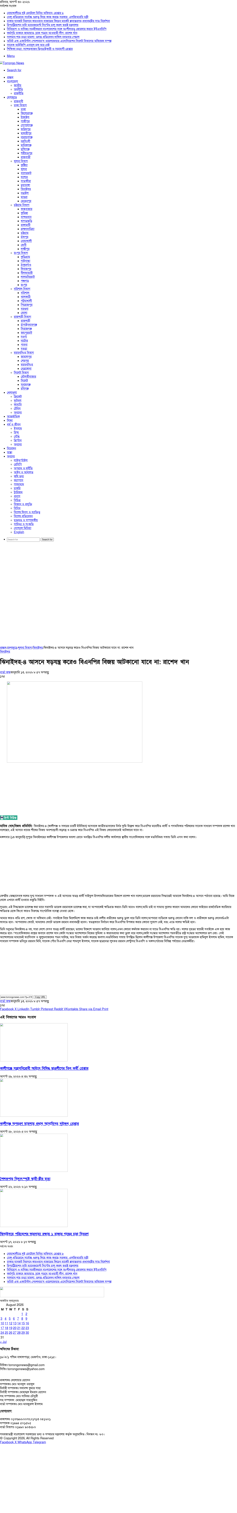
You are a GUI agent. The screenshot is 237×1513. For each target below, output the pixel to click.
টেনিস (17, 409)
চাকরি (17, 488)
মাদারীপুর (26, 133)
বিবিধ (17, 508)
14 (19, 1324)
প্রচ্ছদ (10, 77)
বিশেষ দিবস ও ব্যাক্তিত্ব (27, 512)
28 (19, 1333)
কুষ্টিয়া (24, 165)
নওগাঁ (24, 337)
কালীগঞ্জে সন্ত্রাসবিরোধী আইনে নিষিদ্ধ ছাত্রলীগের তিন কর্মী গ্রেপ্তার (44, 1068)
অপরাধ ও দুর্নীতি (23, 468)
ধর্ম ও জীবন (13, 425)
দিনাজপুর (26, 269)
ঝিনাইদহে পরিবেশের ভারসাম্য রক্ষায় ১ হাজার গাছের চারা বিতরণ (44, 1234)
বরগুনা (24, 309)
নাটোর (24, 341)
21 (19, 1328)
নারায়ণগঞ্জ (26, 137)
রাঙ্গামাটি (25, 225)
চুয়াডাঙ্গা (25, 185)
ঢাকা (23, 109)
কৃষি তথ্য (19, 476)
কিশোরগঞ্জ (27, 113)
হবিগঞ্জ (25, 389)
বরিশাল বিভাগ (22, 289)
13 (14, 1324)
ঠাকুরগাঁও (26, 265)
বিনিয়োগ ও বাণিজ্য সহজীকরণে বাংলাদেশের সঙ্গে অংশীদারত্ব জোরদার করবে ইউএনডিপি (56, 29)
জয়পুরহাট (26, 333)
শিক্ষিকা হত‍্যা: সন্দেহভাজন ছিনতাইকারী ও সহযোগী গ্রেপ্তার (40, 49)
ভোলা (24, 313)
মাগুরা (24, 197)
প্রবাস (17, 496)
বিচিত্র (17, 500)
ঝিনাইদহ (26, 189)
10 (2, 1324)
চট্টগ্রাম (24, 233)
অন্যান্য (18, 413)
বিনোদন (11, 448)
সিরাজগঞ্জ (26, 329)
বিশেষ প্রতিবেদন (23, 516)
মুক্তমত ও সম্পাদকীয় (26, 520)
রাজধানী (18, 101)
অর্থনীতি (18, 89)
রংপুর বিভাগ (21, 253)
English (19, 532)
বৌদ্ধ (17, 436)
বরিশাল (25, 293)
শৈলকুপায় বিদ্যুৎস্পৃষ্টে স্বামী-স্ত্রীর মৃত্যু (25, 1179)
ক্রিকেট (18, 397)
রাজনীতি (18, 93)
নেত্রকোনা (26, 369)
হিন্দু (16, 432)
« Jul (3, 1342)
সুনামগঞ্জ (26, 385)
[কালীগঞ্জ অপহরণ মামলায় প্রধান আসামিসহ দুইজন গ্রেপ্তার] (34, 1116)
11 (6, 1324)
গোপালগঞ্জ (27, 125)
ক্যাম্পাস (18, 480)
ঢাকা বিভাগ (20, 105)
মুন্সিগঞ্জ (25, 149)
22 (23, 1328)
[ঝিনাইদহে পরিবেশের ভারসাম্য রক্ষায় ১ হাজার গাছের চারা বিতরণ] (34, 1226)
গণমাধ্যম (19, 484)
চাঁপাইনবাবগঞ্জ (29, 325)
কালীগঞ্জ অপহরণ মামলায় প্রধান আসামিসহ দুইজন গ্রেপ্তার (39, 1123)
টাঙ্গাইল (25, 117)
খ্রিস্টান (18, 440)
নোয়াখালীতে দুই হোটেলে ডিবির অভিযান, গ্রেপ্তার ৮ (35, 13)
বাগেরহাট (26, 173)
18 (6, 1328)
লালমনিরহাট (28, 277)
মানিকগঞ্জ (26, 145)
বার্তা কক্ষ (5, 672)
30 (27, 1333)
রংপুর (24, 285)
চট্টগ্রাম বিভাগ (21, 205)
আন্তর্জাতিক (13, 417)
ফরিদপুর (26, 129)
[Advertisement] (118, 571)
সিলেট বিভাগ (21, 373)
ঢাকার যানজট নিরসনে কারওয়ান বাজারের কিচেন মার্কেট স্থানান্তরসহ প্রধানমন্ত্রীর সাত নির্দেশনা (58, 21)
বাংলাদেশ (12, 81)
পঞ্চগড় (25, 281)
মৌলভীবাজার (28, 377)
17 (2, 1328)
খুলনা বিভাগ (21, 161)
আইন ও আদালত (23, 472)
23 (27, 1328)
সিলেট (24, 381)
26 (10, 1333)
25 (6, 1333)
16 (27, 1324)
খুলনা (24, 169)
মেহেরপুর (26, 201)
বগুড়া (24, 349)
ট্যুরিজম (18, 492)
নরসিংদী (25, 141)
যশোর (24, 177)
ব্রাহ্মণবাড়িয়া (27, 229)
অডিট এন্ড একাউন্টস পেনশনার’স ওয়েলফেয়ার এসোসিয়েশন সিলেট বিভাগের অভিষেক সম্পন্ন (59, 41)
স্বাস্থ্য (9, 452)
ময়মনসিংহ (27, 365)
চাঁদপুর (24, 237)
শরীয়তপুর (26, 153)
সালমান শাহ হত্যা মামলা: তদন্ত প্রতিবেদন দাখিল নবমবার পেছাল (43, 37)
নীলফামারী (27, 273)
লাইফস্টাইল (21, 460)
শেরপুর (25, 361)
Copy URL (40, 997)
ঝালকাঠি (26, 297)
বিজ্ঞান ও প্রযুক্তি (23, 504)
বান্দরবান (26, 217)
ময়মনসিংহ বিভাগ (24, 353)
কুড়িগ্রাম (25, 257)
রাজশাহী (25, 321)
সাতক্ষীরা (26, 181)
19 (10, 1328)
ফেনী (23, 245)
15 (23, 1324)
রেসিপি (18, 464)
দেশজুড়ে (12, 97)
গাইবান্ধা (25, 261)
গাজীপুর (25, 121)
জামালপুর (26, 357)
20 (14, 1328)
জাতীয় (17, 85)
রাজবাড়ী (25, 157)
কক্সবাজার (26, 209)
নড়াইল (25, 193)
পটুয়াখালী (26, 301)
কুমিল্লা (24, 213)
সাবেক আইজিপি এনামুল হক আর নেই (28, 45)
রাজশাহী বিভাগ (22, 317)
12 (10, 1324)
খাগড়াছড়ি (26, 221)
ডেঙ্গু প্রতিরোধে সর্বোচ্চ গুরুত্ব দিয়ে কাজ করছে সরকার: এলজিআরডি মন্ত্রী (47, 17)
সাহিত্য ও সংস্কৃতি (24, 524)
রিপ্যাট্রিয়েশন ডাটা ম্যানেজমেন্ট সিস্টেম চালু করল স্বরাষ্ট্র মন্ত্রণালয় (42, 25)
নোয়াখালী (26, 241)
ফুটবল (17, 401)
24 (2, 1333)
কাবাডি (18, 405)
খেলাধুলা (12, 393)
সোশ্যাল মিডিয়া (22, 528)
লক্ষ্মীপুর (25, 249)
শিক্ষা (10, 421)
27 (14, 1333)
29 (23, 1333)
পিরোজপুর (26, 305)
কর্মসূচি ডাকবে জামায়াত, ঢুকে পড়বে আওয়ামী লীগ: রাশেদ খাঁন (42, 33)
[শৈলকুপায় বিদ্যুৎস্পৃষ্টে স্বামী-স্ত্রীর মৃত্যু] (34, 1171)
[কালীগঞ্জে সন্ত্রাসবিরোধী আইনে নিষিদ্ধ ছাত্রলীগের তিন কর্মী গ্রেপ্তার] (34, 1060)
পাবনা (24, 345)
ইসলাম (18, 429)
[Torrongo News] (12, 63)
